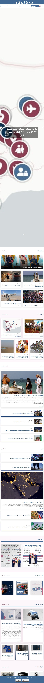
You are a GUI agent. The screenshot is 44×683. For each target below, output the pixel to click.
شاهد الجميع (4, 448)
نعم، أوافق (25, 680)
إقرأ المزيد (41, 406)
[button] (24, 234)
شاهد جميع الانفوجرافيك (6, 539)
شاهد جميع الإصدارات (6, 575)
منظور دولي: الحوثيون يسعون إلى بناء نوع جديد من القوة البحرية (28, 395)
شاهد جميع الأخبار (5, 366)
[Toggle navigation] (20, 6)
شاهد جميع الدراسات (5, 604)
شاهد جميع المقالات (5, 667)
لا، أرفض (18, 680)
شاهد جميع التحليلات (5, 250)
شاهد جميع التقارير (5, 314)
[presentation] (1, 127)
